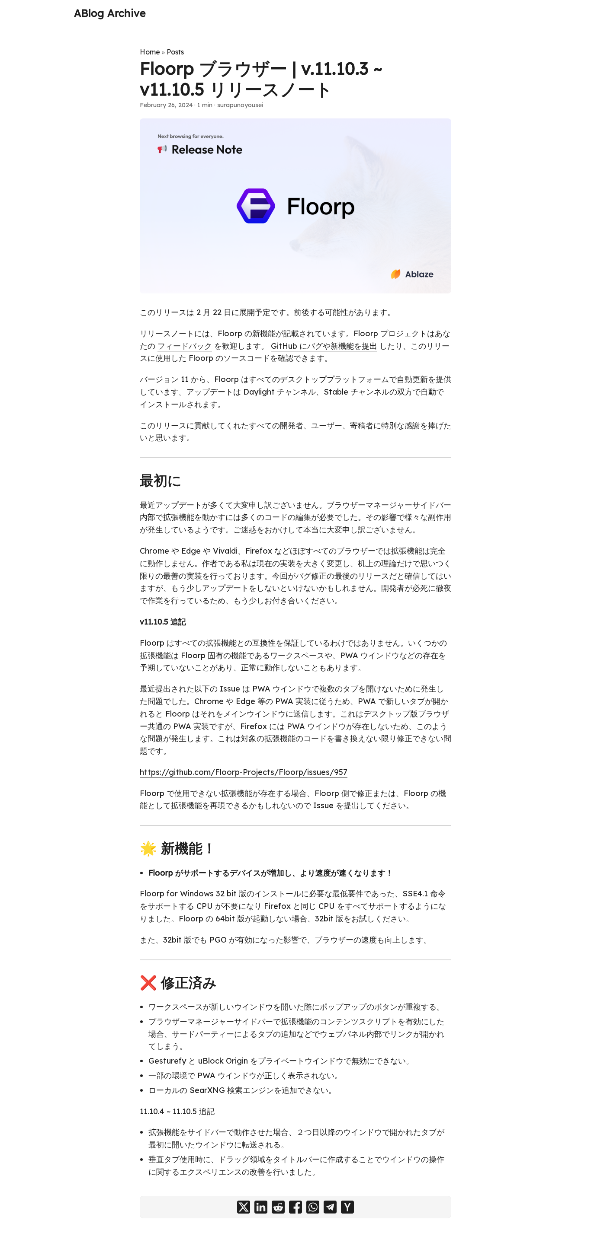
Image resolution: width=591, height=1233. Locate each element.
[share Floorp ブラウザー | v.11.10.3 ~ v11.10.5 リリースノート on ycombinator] (347, 1207)
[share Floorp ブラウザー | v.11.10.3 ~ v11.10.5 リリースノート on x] (243, 1207)
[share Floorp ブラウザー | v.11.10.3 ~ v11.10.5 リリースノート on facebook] (295, 1207)
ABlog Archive (110, 12)
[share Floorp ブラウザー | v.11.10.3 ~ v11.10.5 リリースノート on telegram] (330, 1207)
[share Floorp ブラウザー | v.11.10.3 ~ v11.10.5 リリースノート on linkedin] (260, 1207)
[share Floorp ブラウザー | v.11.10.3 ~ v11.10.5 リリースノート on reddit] (278, 1207)
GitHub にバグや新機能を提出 (324, 346)
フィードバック (184, 346)
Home (150, 52)
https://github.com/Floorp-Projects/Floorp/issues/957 (243, 772)
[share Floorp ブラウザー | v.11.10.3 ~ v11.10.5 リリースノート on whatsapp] (312, 1207)
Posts (175, 52)
